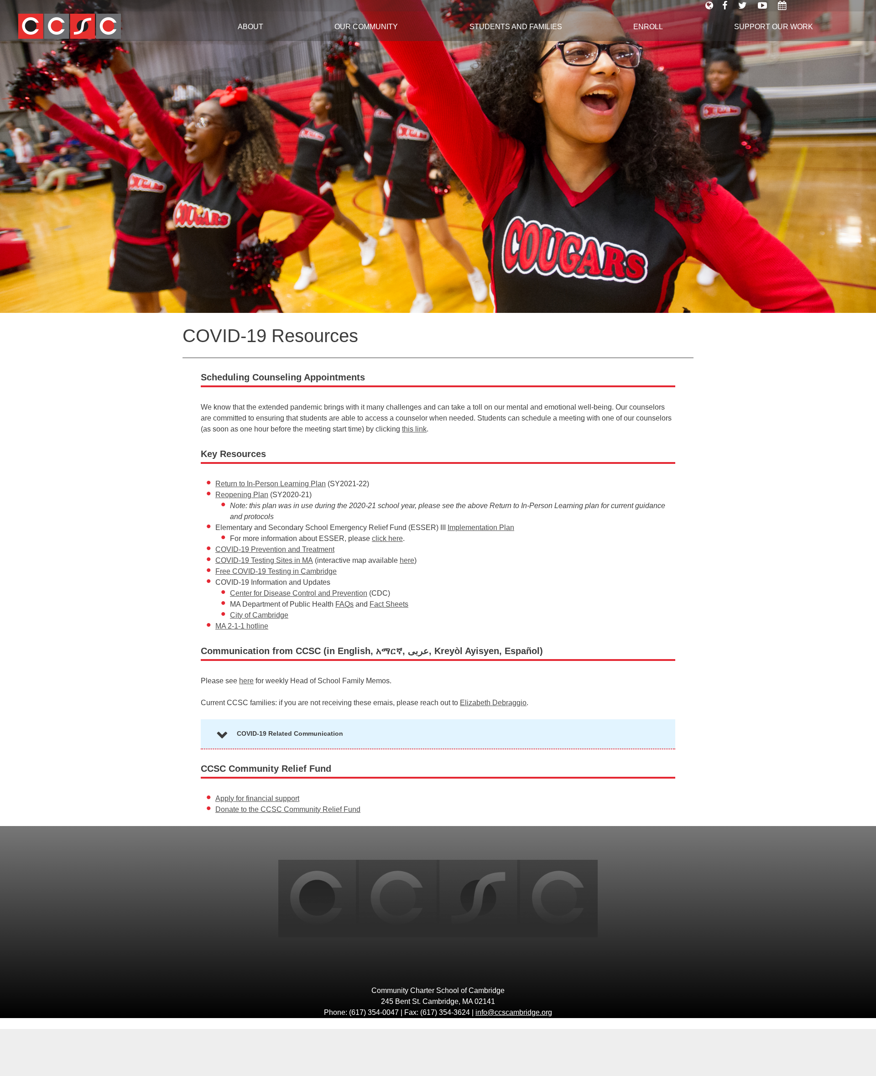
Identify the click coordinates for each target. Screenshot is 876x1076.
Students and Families (515, 27)
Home (100, 26)
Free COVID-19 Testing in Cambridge (276, 571)
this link (414, 429)
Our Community (366, 27)
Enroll (648, 27)
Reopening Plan (241, 495)
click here (387, 538)
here (407, 560)
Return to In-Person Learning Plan (270, 484)
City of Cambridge (259, 615)
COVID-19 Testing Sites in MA (264, 560)
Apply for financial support (257, 798)
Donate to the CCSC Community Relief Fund (287, 809)
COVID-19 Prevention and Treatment (274, 549)
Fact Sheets (389, 604)
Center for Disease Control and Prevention (298, 593)
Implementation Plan (481, 527)
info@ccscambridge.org (513, 1012)
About (250, 27)
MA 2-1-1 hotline (241, 626)
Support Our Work (773, 27)
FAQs (344, 604)
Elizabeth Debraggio (493, 703)
